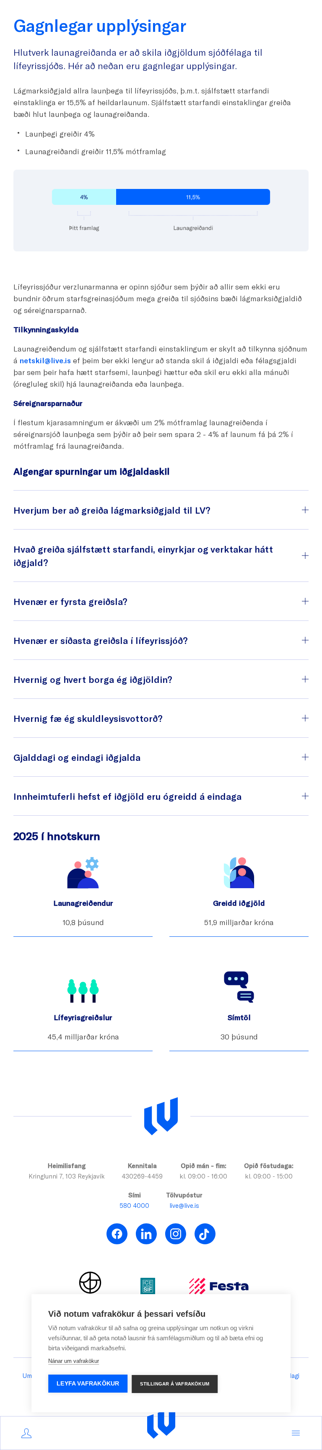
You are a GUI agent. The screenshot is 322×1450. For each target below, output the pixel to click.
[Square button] (283, 194)
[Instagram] (175, 1233)
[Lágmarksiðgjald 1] (254, 194)
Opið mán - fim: (203, 1165)
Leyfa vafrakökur (88, 1383)
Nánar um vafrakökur (73, 1361)
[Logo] (161, 1423)
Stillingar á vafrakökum (174, 1383)
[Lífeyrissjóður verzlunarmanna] (161, 1116)
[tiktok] (205, 1233)
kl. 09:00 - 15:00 (269, 1176)
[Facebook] (116, 1233)
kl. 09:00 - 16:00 (203, 1176)
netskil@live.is (45, 360)
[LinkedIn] (146, 1233)
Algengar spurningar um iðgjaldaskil (91, 470)
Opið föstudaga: (268, 1165)
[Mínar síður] (26, 1433)
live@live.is (184, 1205)
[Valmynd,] (295, 1433)
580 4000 (134, 1205)
